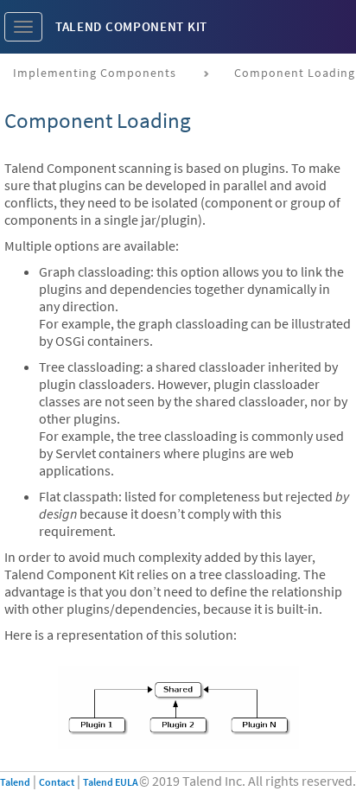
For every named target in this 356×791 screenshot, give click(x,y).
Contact (56, 781)
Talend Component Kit (131, 26)
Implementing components (94, 72)
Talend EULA (110, 781)
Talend (15, 781)
